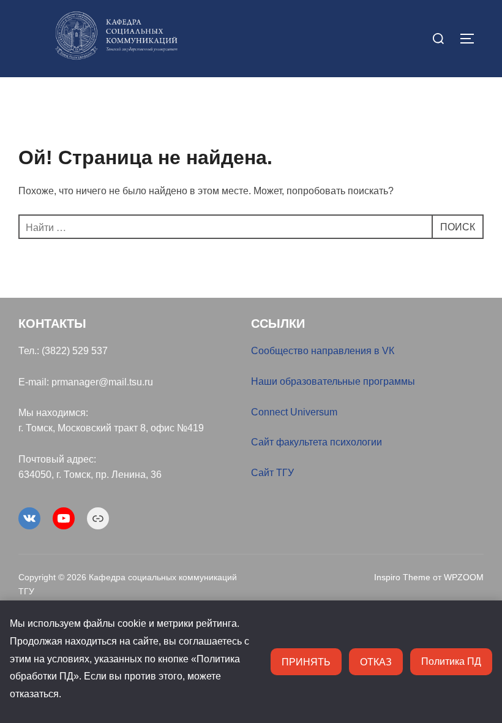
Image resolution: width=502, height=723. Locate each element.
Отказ (376, 661)
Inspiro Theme (402, 577)
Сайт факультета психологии (316, 442)
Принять (306, 661)
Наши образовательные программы (333, 381)
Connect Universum (294, 412)
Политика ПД (451, 661)
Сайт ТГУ (272, 472)
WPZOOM (464, 577)
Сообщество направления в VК (322, 351)
